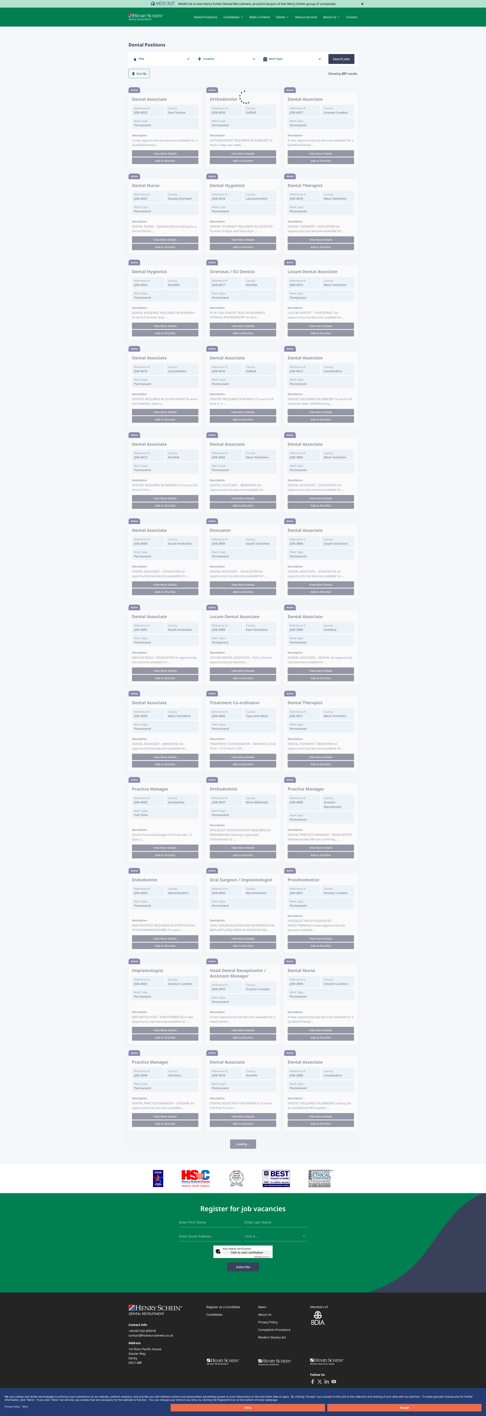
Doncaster (220, 530)
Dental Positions (205, 17)
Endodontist (144, 879)
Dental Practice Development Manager (240, 1333)
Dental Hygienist (227, 185)
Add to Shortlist (165, 161)
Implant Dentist (226, 1148)
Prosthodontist (303, 879)
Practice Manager (150, 789)
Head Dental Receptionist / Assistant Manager (238, 973)
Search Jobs (341, 59)
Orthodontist (223, 99)
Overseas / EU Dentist (232, 271)
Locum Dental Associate (312, 271)
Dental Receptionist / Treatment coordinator (156, 1151)
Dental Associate (149, 99)
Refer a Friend (259, 17)
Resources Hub (306, 17)
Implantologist (147, 970)
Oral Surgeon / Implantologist (241, 879)
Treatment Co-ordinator (235, 702)
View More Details (165, 153)
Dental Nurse (145, 185)
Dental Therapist (305, 185)
